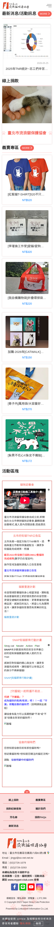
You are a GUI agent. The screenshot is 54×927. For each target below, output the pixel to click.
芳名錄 (13, 817)
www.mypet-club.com (20, 879)
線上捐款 (14, 800)
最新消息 (14, 826)
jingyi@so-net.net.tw (22, 857)
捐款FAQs (40, 817)
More (44, 13)
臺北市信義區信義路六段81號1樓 (28, 853)
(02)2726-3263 (18, 867)
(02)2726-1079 (18, 862)
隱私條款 (21, 898)
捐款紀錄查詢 (13, 808)
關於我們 (41, 808)
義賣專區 (41, 800)
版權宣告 (11, 898)
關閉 (38, 923)
